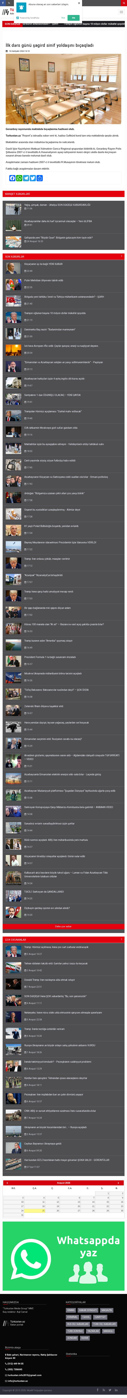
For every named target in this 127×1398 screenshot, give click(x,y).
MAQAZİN (107, 1310)
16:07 (29, 713)
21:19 (29, 320)
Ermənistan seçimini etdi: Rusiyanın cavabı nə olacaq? (53, 739)
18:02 (29, 451)
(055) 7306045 (14, 1369)
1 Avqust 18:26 (34, 1052)
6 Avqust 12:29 (34, 1068)
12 (58, 1202)
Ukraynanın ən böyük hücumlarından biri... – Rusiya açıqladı (55, 1127)
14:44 (29, 830)
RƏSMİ (84, 1338)
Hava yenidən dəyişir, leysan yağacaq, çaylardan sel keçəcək (56, 722)
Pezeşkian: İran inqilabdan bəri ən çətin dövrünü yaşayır (53, 1094)
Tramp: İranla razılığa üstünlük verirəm (44, 1029)
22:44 (29, 271)
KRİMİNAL (72, 1317)
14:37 (29, 847)
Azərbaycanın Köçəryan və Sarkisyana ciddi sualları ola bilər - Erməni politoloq (66, 476)
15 (108, 1202)
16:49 (29, 647)
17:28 (29, 500)
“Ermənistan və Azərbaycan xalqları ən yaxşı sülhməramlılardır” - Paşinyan (63, 362)
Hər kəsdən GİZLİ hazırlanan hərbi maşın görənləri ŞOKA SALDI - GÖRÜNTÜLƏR (66, 1160)
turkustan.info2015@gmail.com (25, 1375)
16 (122, 1202)
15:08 (29, 797)
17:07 (29, 582)
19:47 (29, 385)
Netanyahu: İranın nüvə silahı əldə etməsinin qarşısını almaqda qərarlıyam (63, 1012)
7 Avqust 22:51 (34, 987)
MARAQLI (108, 1331)
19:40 (29, 418)
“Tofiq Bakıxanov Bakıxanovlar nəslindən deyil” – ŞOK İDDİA (56, 689)
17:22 (29, 549)
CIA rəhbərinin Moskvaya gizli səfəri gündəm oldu (50, 427)
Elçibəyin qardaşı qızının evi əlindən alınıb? (47, 908)
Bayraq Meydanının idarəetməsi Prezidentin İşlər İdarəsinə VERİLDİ (60, 542)
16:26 (29, 680)
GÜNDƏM (72, 1338)
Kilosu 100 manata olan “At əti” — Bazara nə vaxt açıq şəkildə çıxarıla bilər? (64, 624)
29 (108, 1211)
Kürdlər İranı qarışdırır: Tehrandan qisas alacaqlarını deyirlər (55, 1078)
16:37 (29, 664)
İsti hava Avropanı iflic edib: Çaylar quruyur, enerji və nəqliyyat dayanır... (61, 345)
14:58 (29, 814)
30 (122, 1211)
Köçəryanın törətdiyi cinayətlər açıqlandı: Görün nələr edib (54, 856)
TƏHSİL (86, 1317)
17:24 (29, 533)
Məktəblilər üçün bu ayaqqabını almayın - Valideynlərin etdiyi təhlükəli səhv (64, 444)
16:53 (29, 631)
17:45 (29, 467)
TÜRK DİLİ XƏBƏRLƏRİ (104, 1324)
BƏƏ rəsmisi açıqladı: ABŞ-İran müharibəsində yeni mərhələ (56, 839)
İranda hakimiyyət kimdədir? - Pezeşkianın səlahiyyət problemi (57, 1061)
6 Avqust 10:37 (34, 1101)
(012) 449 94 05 (15, 1363)
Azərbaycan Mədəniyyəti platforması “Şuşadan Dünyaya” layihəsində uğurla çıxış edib (69, 790)
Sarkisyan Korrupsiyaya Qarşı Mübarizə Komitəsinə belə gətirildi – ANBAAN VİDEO (68, 807)
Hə (73, 17)
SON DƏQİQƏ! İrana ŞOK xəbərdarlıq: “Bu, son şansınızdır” (55, 996)
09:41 (29, 225)
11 (43, 1202)
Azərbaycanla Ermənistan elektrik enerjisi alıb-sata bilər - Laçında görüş (62, 774)
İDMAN (70, 1310)
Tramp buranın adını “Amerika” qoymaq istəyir (48, 640)
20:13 (29, 369)
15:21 (29, 766)
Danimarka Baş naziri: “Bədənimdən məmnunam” (49, 329)
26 (58, 1211)
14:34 (29, 883)
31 (22, 1215)
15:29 (29, 746)
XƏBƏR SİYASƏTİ (88, 1310)
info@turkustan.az (18, 1381)
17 (22, 1206)
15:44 (29, 729)
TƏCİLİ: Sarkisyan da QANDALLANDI (44, 891)
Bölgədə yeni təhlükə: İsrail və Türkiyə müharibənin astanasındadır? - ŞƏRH (64, 296)
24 (22, 1211)
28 (93, 1211)
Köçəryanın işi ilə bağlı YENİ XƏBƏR (43, 264)
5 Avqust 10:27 (34, 954)
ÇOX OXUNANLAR (15, 939)
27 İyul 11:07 (32, 1167)
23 (122, 1206)
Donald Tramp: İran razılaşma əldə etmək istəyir (49, 979)
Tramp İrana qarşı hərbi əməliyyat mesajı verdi (48, 591)
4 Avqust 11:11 (34, 1003)
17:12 (29, 566)
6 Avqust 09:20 (34, 1150)
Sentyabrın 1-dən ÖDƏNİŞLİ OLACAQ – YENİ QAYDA (52, 395)
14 (93, 1202)
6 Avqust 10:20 (34, 1036)
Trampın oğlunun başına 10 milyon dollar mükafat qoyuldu (69, 24)
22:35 (29, 287)
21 (93, 1206)
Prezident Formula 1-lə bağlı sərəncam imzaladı (50, 657)
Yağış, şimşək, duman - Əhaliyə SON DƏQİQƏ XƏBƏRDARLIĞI (57, 204)
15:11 (29, 781)
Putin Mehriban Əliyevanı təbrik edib (43, 280)
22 (108, 1206)
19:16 (29, 435)
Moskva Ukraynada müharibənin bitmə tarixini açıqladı (53, 673)
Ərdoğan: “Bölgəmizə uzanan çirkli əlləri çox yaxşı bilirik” (54, 493)
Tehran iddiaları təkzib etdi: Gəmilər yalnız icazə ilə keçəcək (56, 963)
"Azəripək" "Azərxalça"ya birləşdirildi (43, 575)
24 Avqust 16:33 (34, 241)
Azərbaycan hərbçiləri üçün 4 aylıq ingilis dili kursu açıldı (54, 378)
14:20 (29, 915)
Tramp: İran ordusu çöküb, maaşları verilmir (47, 558)
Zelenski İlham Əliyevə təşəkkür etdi (43, 706)
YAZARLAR (93, 1331)
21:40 (29, 303)
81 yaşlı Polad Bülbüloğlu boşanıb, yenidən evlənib (51, 526)
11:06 (29, 208)
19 (58, 1206)
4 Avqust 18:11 (34, 1085)
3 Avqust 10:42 (34, 970)
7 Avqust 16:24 (34, 1118)
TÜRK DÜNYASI (75, 1331)
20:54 (29, 353)
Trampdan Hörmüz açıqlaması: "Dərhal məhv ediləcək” (53, 411)
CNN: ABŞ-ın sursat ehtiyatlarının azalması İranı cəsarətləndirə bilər (60, 1110)
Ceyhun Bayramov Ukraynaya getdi (42, 1143)
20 (79, 1206)
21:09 (29, 336)
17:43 (29, 484)
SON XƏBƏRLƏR (14, 256)
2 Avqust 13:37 (34, 1134)
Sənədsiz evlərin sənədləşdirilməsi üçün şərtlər (49, 823)
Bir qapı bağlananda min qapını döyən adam (47, 607)
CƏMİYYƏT (100, 1317)
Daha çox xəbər (63, 926)
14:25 (29, 898)
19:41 (29, 402)
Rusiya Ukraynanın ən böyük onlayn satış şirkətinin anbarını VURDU (59, 1045)
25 (43, 1211)
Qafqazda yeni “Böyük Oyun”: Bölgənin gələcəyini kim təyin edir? (58, 237)
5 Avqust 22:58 (34, 1019)
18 (43, 1206)
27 (79, 1211)
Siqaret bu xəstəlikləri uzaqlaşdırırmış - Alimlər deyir (52, 509)
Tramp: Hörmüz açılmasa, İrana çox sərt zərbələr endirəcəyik (56, 947)
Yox (63, 17)
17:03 (29, 598)
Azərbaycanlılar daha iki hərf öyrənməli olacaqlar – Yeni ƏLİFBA (58, 221)
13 (79, 1202)
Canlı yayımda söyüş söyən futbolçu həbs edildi (49, 460)
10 (22, 1202)
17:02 (29, 615)
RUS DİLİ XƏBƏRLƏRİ (77, 1324)
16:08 (29, 697)
